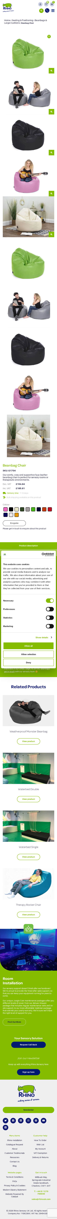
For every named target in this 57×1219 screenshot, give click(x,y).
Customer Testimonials (14, 1153)
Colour (6, 504)
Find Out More (14, 1022)
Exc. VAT (7, 484)
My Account (40, 1149)
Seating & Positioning (22, 20)
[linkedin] (21, 1120)
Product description (28, 546)
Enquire (14, 523)
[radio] (5, 509)
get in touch (9, 671)
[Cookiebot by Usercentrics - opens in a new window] (42, 554)
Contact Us (14, 1162)
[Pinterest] (36, 1120)
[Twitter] (5, 1120)
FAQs (14, 1181)
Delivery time (13, 493)
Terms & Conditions (14, 1177)
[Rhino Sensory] (8, 7)
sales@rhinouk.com (41, 1199)
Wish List (40, 1144)
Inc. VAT (7, 488)
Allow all (28, 646)
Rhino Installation (14, 1140)
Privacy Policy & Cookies (14, 1185)
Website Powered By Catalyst (14, 1195)
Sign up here (28, 1072)
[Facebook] (13, 1120)
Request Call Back (28, 1045)
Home (7, 20)
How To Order (40, 1140)
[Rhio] (28, 1094)
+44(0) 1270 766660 (42, 1192)
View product (28, 741)
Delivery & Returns (40, 1157)
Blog (15, 1166)
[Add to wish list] (49, 36)
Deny (28, 662)
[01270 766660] (47, 10)
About (14, 1149)
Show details (42, 637)
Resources (14, 1157)
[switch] (50, 609)
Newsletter (28, 1110)
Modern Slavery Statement (14, 1190)
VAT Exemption (40, 1153)
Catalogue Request (14, 1144)
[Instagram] (28, 1120)
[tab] (28, 545)
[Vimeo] (5, 1127)
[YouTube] (43, 1120)
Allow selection (28, 654)
